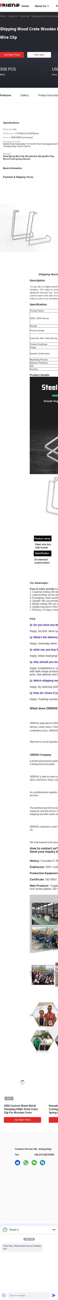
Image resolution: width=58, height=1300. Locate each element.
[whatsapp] (26, 1162)
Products (12, 16)
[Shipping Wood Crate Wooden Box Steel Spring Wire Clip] (24, 1082)
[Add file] (4, 1295)
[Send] (53, 1295)
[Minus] (54, 1229)
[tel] (51, 1162)
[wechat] (34, 1162)
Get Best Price (12, 54)
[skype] (42, 1162)
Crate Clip (24, 16)
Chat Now (39, 54)
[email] (17, 1162)
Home (3, 16)
